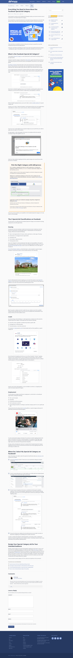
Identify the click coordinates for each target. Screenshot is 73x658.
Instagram (55, 639)
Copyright (24, 655)
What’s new (10, 648)
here (16, 201)
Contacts (10, 643)
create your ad (40, 456)
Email (9, 614)
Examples (24, 643)
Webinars (27, 5)
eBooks (22, 5)
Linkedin (58, 639)
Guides (17, 5)
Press (10, 642)
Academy (11, 6)
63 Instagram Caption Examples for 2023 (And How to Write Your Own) (21, 565)
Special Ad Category (17, 56)
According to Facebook (12, 64)
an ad (21, 328)
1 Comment (17, 13)
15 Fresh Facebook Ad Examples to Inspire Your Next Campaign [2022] (21, 567)
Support (10, 645)
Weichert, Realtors (16, 249)
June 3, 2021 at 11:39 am (18, 578)
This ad (9, 249)
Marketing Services (12, 646)
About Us (10, 637)
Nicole (15, 577)
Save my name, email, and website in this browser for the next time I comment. (22, 623)
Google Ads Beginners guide (27, 646)
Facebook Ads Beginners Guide (27, 645)
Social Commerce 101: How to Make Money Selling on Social (20, 564)
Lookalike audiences (35, 103)
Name (9, 609)
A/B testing (36, 549)
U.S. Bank (15, 328)
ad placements (17, 552)
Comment (10, 594)
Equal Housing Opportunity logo (16, 245)
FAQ (9, 639)
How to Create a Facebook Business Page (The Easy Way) (19, 568)
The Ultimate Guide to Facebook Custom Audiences (55, 28)
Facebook (53, 639)
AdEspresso (13, 1)
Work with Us (11, 640)
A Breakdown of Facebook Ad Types (56, 54)
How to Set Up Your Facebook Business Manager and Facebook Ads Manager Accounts (56, 58)
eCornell (24, 408)
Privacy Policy (21, 655)
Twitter (60, 639)
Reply (11, 586)
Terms (17, 655)
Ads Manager (15, 459)
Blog (14, 3)
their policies (28, 60)
